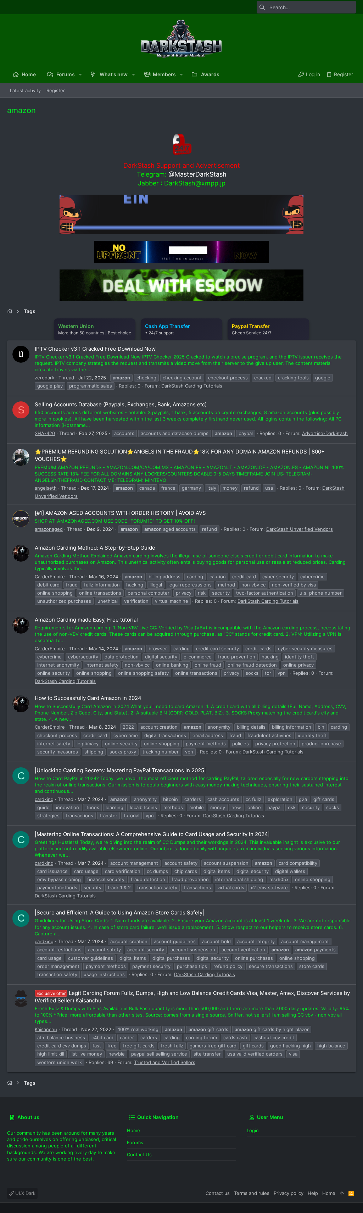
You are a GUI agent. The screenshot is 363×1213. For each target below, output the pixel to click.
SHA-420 (45, 433)
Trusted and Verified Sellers (164, 1062)
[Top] (341, 1193)
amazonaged (49, 529)
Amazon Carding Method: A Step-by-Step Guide (95, 547)
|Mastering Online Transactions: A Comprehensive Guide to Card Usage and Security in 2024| (152, 834)
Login (253, 1130)
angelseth (46, 488)
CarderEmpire (50, 576)
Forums (135, 1142)
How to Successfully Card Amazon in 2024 (88, 698)
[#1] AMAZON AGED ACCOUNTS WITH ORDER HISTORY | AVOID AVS (120, 513)
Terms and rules (251, 1193)
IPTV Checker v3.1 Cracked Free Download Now (95, 348)
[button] (80, 74)
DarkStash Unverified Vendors (299, 529)
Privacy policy (288, 1193)
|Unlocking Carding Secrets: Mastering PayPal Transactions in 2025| (120, 770)
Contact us (139, 1154)
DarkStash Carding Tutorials (191, 386)
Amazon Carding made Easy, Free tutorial (86, 619)
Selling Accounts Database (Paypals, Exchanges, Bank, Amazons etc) (121, 404)
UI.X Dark (24, 1193)
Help (313, 1193)
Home (133, 1130)
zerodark (44, 377)
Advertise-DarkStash (325, 433)
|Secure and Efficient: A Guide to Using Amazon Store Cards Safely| (119, 912)
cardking (44, 799)
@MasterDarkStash (197, 174)
